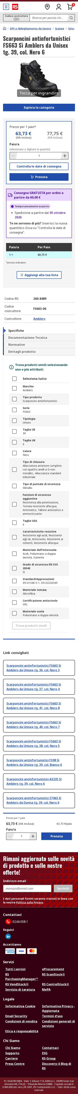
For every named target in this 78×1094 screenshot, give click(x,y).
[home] (4, 28)
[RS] (15, 7)
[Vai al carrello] (70, 6)
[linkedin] (8, 936)
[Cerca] (71, 17)
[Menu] (6, 7)
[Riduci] (13, 155)
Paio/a (14, 144)
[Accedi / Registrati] (59, 6)
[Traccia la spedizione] (47, 6)
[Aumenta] (64, 155)
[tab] (39, 330)
